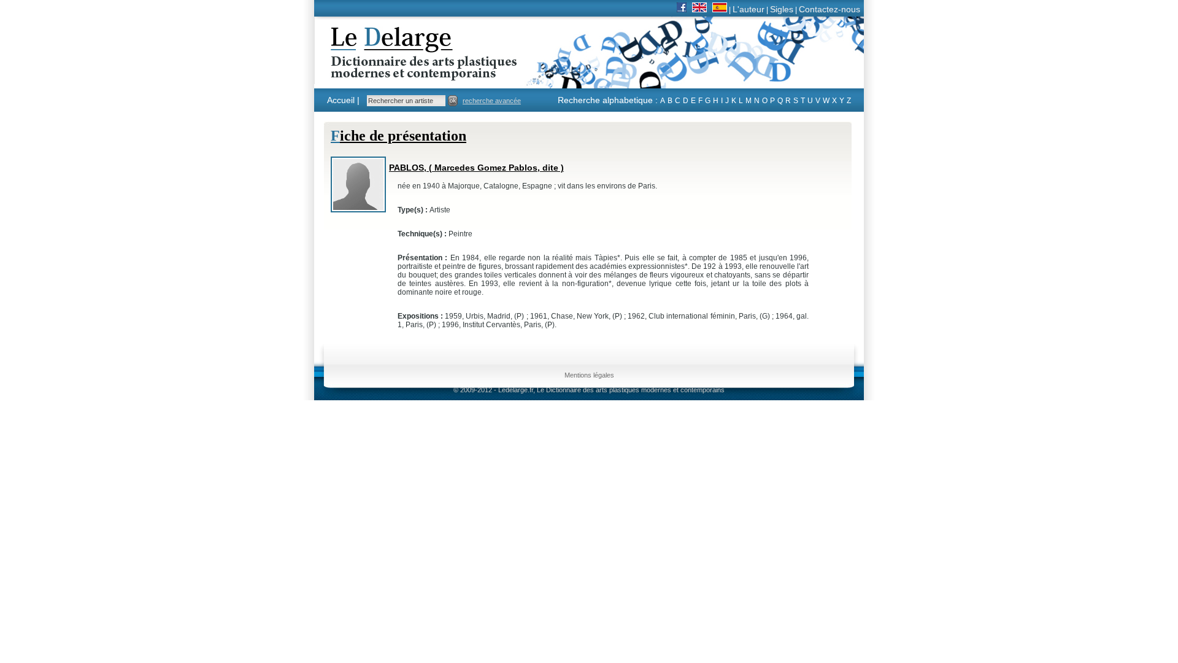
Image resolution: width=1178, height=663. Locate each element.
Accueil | (343, 100)
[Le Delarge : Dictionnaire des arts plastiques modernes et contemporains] (385, 73)
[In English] (699, 9)
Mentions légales (589, 375)
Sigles (781, 9)
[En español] (719, 9)
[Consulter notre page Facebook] (682, 9)
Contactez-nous (829, 9)
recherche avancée (492, 100)
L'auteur (748, 9)
